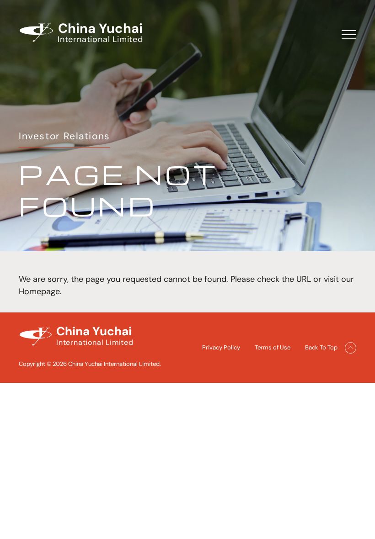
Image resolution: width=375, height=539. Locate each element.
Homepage (39, 291)
